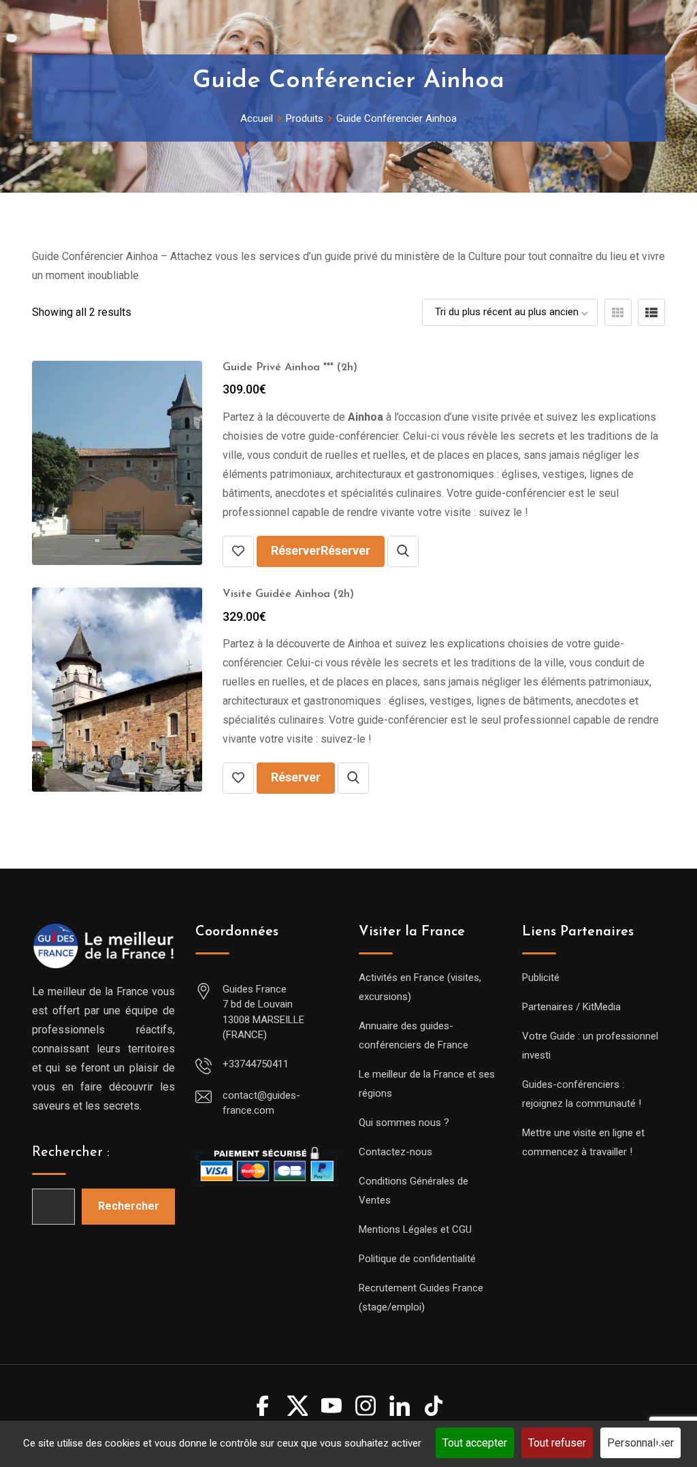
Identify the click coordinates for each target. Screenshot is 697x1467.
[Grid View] (618, 312)
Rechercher (128, 1205)
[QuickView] (403, 551)
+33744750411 (256, 1064)
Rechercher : (71, 1152)
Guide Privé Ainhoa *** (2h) (290, 367)
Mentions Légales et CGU (415, 1229)
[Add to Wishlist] (238, 551)
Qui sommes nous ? (404, 1122)
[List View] (651, 312)
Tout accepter (474, 1442)
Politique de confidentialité (417, 1259)
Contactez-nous (395, 1152)
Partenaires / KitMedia (571, 1007)
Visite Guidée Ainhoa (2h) (288, 594)
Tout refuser (557, 1442)
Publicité (541, 977)
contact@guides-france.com (261, 1103)
